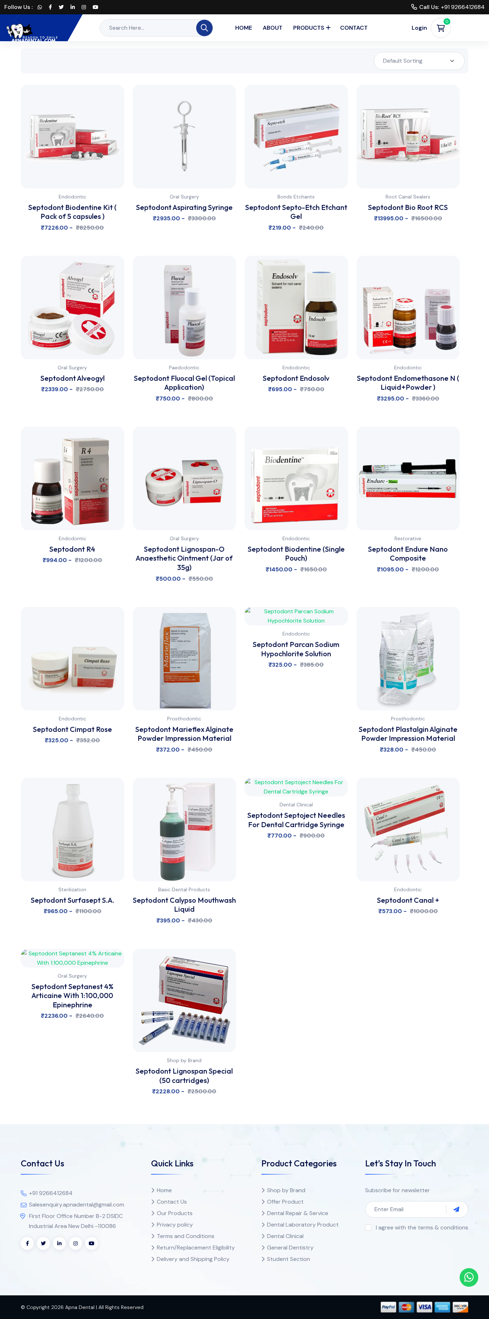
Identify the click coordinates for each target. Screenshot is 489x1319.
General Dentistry (290, 1247)
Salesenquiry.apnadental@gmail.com (76, 1204)
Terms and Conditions (185, 1236)
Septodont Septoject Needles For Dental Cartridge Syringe (296, 820)
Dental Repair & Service (297, 1213)
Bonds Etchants (296, 196)
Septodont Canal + (408, 900)
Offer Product (285, 1201)
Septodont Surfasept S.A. (72, 900)
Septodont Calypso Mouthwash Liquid (184, 905)
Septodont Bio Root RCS (408, 207)
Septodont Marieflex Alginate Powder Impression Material (184, 734)
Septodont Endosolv (296, 378)
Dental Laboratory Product (303, 1224)
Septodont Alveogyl (72, 378)
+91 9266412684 (463, 7)
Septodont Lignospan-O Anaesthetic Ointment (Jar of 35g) (184, 558)
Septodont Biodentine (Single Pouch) (296, 554)
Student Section (288, 1259)
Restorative (407, 538)
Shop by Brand (184, 1060)
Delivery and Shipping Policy (193, 1259)
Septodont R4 (72, 549)
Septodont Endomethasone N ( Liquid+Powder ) (408, 383)
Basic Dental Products (184, 889)
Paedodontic (184, 367)
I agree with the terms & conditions (422, 1227)
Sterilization (72, 889)
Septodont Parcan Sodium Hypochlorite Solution (296, 649)
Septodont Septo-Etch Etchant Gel (296, 212)
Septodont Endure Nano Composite (408, 554)
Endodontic (72, 196)
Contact (354, 28)
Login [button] (419, 28)
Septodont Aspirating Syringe (184, 207)
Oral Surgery (184, 196)
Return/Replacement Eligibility (196, 1247)
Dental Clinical (296, 804)
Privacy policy (175, 1224)
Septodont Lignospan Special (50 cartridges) (184, 1075)
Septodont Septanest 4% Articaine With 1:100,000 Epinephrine (72, 995)
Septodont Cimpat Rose (72, 729)
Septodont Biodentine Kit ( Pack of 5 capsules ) (72, 212)
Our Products (175, 1213)
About (272, 28)
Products (308, 28)
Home (243, 28)
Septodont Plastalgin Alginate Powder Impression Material (408, 734)
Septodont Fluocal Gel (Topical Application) (184, 383)
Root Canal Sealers (408, 196)
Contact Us (172, 1201)
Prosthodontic (184, 718)
